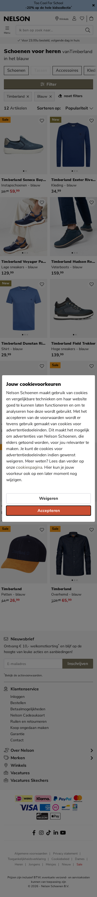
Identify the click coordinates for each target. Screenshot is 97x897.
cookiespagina (29, 467)
